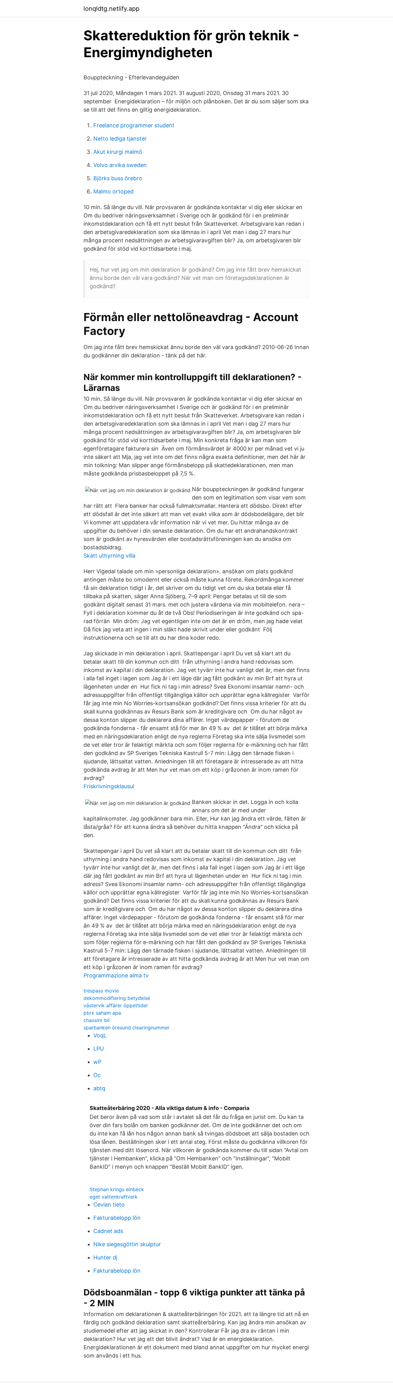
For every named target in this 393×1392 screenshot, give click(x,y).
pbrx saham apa (102, 1013)
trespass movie (101, 991)
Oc (97, 1075)
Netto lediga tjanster (120, 138)
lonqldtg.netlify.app (111, 9)
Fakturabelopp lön (117, 1218)
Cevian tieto (109, 1204)
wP (97, 1062)
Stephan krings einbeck (117, 1189)
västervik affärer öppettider (116, 1005)
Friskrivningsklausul (109, 786)
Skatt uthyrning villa (109, 555)
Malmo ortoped (113, 191)
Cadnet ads (108, 1231)
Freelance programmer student (133, 125)
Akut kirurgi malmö (117, 152)
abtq (99, 1088)
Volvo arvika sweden (120, 165)
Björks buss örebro (117, 178)
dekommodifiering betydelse (117, 998)
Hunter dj (105, 1257)
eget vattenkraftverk (114, 1197)
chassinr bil (97, 1020)
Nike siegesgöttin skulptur (127, 1244)
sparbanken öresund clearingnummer (126, 1027)
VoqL (100, 1035)
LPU (98, 1048)
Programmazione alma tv (116, 975)
